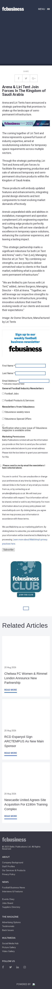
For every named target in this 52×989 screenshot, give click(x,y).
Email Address (10, 381)
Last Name (8, 373)
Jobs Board (7, 903)
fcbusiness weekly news (17, 412)
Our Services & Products (13, 870)
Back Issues (8, 930)
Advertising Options (11, 922)
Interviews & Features (12, 891)
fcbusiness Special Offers (18, 419)
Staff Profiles (8, 866)
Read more (10, 690)
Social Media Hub (10, 943)
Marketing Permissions (13, 437)
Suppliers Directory (11, 907)
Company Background (12, 863)
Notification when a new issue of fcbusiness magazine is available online (24, 429)
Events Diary (8, 899)
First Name (8, 366)
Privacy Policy (8, 874)
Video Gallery (8, 951)
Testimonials (8, 926)
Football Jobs (12, 394)
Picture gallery (9, 947)
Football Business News (13, 888)
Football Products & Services (19, 400)
